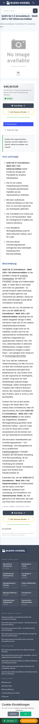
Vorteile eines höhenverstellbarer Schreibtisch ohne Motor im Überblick (19, 673)
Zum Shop (18, 106)
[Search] (33, 3)
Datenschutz (7, 686)
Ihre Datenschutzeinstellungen (13, 700)
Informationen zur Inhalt (11, 693)
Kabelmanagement (10, 452)
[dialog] (19, 709)
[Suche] (35, 10)
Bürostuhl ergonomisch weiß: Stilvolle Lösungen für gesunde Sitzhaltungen (19, 634)
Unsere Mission (8, 689)
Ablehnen (13, 714)
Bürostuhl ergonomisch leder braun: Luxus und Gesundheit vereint (17, 640)
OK (26, 714)
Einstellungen (19, 710)
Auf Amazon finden (18, 112)
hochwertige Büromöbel (15, 356)
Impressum (7, 682)
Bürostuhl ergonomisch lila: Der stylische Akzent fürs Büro (18, 650)
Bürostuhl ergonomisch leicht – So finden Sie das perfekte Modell (18, 629)
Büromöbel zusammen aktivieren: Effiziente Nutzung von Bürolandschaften (19, 662)
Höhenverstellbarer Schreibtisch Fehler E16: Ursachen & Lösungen (17, 618)
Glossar (6, 696)
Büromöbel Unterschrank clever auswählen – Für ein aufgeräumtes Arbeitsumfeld (19, 656)
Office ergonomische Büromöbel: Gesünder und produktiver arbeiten (18, 667)
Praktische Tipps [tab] (12, 130)
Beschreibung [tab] (11, 124)
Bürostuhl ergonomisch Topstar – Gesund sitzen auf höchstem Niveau (19, 623)
